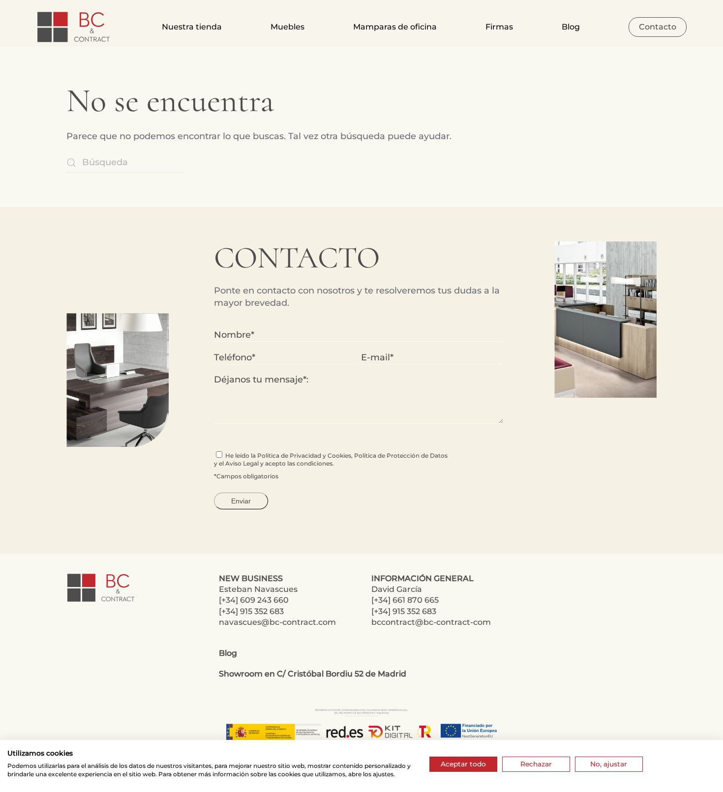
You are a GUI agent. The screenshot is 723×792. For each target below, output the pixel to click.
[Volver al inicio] (75, 27)
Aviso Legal (242, 463)
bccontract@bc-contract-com (431, 622)
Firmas (499, 26)
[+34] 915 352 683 (251, 611)
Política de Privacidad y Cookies (304, 455)
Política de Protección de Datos (401, 455)
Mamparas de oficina (395, 26)
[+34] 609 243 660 (254, 600)
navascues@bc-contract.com (277, 622)
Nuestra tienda (192, 26)
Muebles (287, 26)
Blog (571, 26)
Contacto (657, 26)
